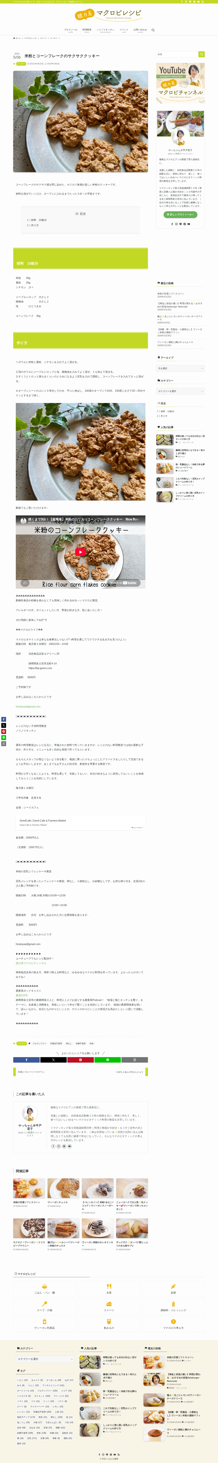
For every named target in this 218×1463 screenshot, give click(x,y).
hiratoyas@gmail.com (28, 706)
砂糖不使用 (81, 1043)
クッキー (21, 64)
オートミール (25, 1390)
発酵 (60, 1427)
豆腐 (44, 1438)
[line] (190, 2)
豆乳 (32, 1438)
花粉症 (67, 1433)
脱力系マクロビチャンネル (31, 963)
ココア (66, 1390)
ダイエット (42, 1396)
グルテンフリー (39, 1043)
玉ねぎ (34, 1427)
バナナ (62, 1401)
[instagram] (186, 2)
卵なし (69, 1043)
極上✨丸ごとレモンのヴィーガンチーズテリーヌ (180, 319)
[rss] (203, 2)
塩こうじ (23, 1422)
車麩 (56, 1438)
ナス (35, 1401)
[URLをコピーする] (134, 1060)
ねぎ (69, 1380)
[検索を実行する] (201, 54)
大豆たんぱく (53, 1422)
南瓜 (43, 1417)
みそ (20, 1385)
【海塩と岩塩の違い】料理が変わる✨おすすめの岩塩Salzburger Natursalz (180, 306)
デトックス (61, 1396)
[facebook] (182, 2)
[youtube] (198, 2)
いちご (22, 1380)
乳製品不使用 (56, 1043)
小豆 (69, 1422)
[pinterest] (194, 2)
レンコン (23, 1412)
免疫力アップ (26, 1417)
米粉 (92, 1043)
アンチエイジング (53, 1385)
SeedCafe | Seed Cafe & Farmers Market (43, 820)
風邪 (21, 1443)
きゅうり (37, 1380)
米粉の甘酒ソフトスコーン (170, 295)
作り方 (35, 225)
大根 (37, 1422)
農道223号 (22, 995)
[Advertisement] (180, 254)
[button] (26, 1060)
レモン (58, 1406)
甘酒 (47, 1427)
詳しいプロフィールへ (181, 214)
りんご (33, 1385)
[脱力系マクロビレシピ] (109, 15)
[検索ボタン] (153, 30)
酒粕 (68, 1438)
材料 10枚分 (39, 220)
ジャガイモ (24, 1396)
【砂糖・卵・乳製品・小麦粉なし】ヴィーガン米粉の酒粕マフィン (179, 332)
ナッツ (48, 1401)
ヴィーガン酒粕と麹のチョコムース (175, 344)
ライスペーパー (39, 1406)
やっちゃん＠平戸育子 (30, 1127)
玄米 (21, 1427)
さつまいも (53, 1380)
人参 (59, 1412)
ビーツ (21, 1406)
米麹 (54, 1433)
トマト (22, 1401)
